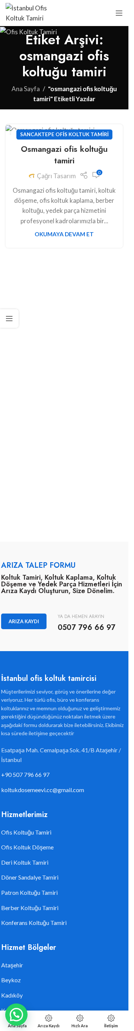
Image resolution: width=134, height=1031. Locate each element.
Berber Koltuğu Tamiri (29, 907)
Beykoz (11, 979)
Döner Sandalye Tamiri (29, 877)
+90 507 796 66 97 (25, 774)
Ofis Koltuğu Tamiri (26, 832)
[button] (16, 1014)
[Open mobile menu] (119, 13)
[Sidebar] (9, 318)
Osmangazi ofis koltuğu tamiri (64, 154)
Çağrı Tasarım (56, 176)
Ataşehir (12, 964)
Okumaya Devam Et (64, 234)
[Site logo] (29, 12)
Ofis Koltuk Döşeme (27, 847)
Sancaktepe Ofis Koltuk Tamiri (64, 134)
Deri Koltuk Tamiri (24, 862)
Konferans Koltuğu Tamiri (34, 922)
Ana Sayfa (26, 89)
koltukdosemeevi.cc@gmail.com (42, 789)
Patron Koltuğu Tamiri (29, 892)
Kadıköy (12, 995)
